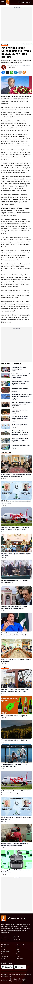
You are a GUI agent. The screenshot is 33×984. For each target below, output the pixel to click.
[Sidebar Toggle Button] (2, 2)
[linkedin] (16, 73)
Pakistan (24, 44)
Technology (4, 956)
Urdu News (19, 958)
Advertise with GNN (18, 940)
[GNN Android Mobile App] (7, 967)
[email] (20, 73)
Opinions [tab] (17, 364)
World (3, 949)
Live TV (18, 956)
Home (18, 44)
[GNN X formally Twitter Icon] (15, 980)
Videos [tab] (9, 364)
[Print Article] (24, 72)
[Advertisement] (16, 25)
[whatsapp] (11, 73)
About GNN (4, 937)
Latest (18, 949)
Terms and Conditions (6, 940)
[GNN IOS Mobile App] (20, 967)
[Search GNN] (30, 2)
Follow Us (4, 980)
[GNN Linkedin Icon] (24, 980)
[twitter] (7, 73)
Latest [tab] (3, 364)
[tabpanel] (16, 408)
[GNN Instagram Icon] (19, 980)
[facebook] (3, 73)
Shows (18, 951)
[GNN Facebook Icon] (10, 980)
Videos (18, 954)
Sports (3, 954)
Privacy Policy (16, 937)
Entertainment (5, 951)
